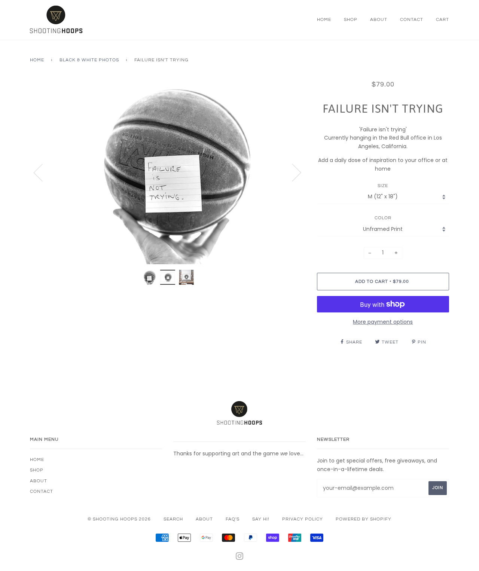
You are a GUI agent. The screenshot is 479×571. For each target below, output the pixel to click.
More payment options (383, 322)
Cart (442, 19)
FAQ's (233, 519)
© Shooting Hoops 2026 (119, 519)
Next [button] (292, 172)
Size (383, 185)
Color (383, 218)
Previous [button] (42, 172)
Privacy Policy (302, 519)
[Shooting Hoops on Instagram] (240, 557)
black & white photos (89, 60)
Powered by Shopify (363, 519)
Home (37, 60)
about (378, 19)
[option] (168, 172)
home (324, 19)
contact (411, 19)
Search (173, 519)
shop (350, 19)
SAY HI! (260, 519)
